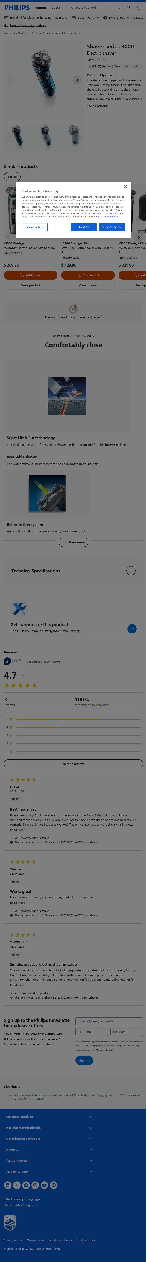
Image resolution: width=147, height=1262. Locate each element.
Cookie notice (109, 217)
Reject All (82, 227)
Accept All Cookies (111, 227)
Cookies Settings (33, 227)
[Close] (124, 186)
